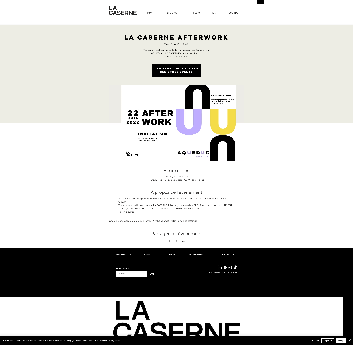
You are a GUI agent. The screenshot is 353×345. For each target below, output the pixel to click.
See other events (176, 71)
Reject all (328, 340)
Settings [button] (315, 340)
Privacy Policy (114, 340)
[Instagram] (230, 267)
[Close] (349, 340)
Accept (341, 340)
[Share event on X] (176, 241)
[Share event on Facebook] (170, 241)
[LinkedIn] (220, 267)
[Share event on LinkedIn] (183, 241)
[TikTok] (235, 267)
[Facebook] (225, 267)
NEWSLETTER (122, 269)
